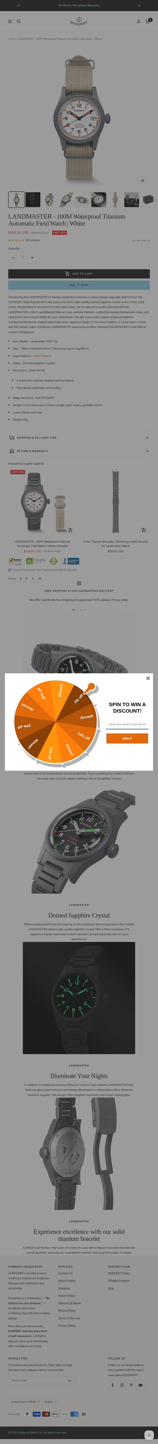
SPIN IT (127, 738)
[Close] (148, 678)
